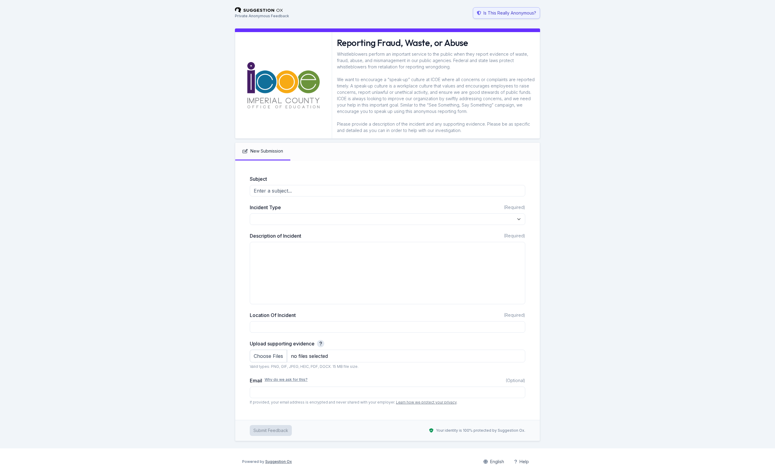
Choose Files (268, 356)
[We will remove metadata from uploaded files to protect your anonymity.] (320, 343)
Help (524, 461)
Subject (258, 179)
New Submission (266, 150)
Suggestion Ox (278, 461)
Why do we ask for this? (286, 379)
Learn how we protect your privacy (426, 402)
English (497, 461)
